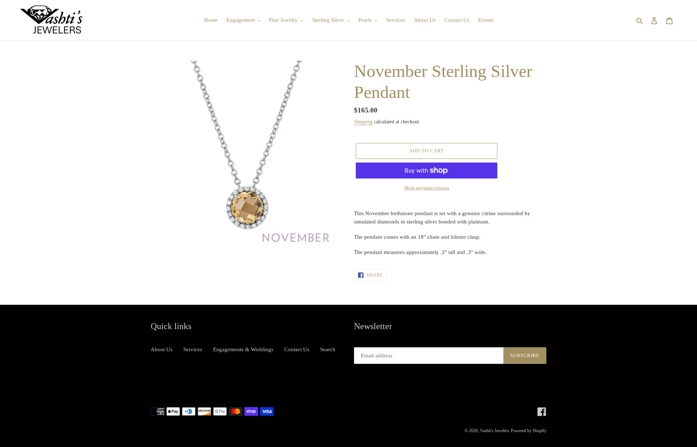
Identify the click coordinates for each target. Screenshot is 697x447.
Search (327, 349)
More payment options (426, 187)
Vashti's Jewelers (494, 430)
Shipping (363, 121)
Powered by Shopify (528, 430)
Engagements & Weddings (243, 349)
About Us (161, 349)
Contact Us (296, 349)
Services (192, 349)
